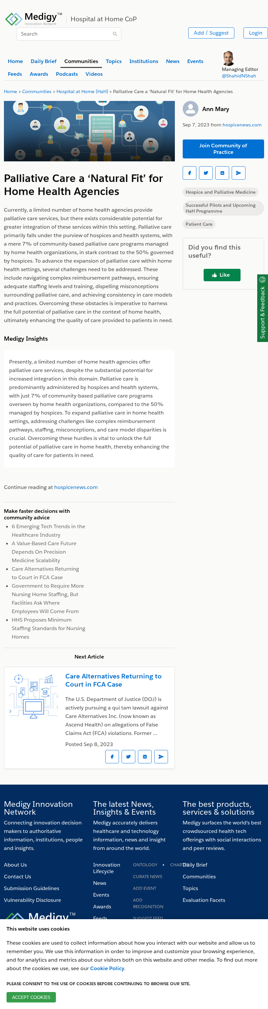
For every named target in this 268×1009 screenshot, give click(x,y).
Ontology (145, 865)
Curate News (147, 876)
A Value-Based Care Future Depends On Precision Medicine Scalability (44, 552)
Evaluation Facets (204, 900)
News (99, 883)
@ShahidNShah (239, 76)
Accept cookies (31, 997)
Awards (102, 906)
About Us (15, 864)
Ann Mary (215, 109)
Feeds (100, 918)
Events (101, 894)
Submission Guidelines (31, 888)
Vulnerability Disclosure (32, 900)
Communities (199, 876)
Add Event (144, 888)
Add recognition (148, 903)
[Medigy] (33, 18)
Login (255, 32)
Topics (190, 888)
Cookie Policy (107, 968)
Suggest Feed (148, 918)
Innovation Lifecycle (106, 868)
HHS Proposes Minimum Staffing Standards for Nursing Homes (48, 628)
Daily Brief (195, 864)
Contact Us (17, 876)
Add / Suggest (211, 32)
